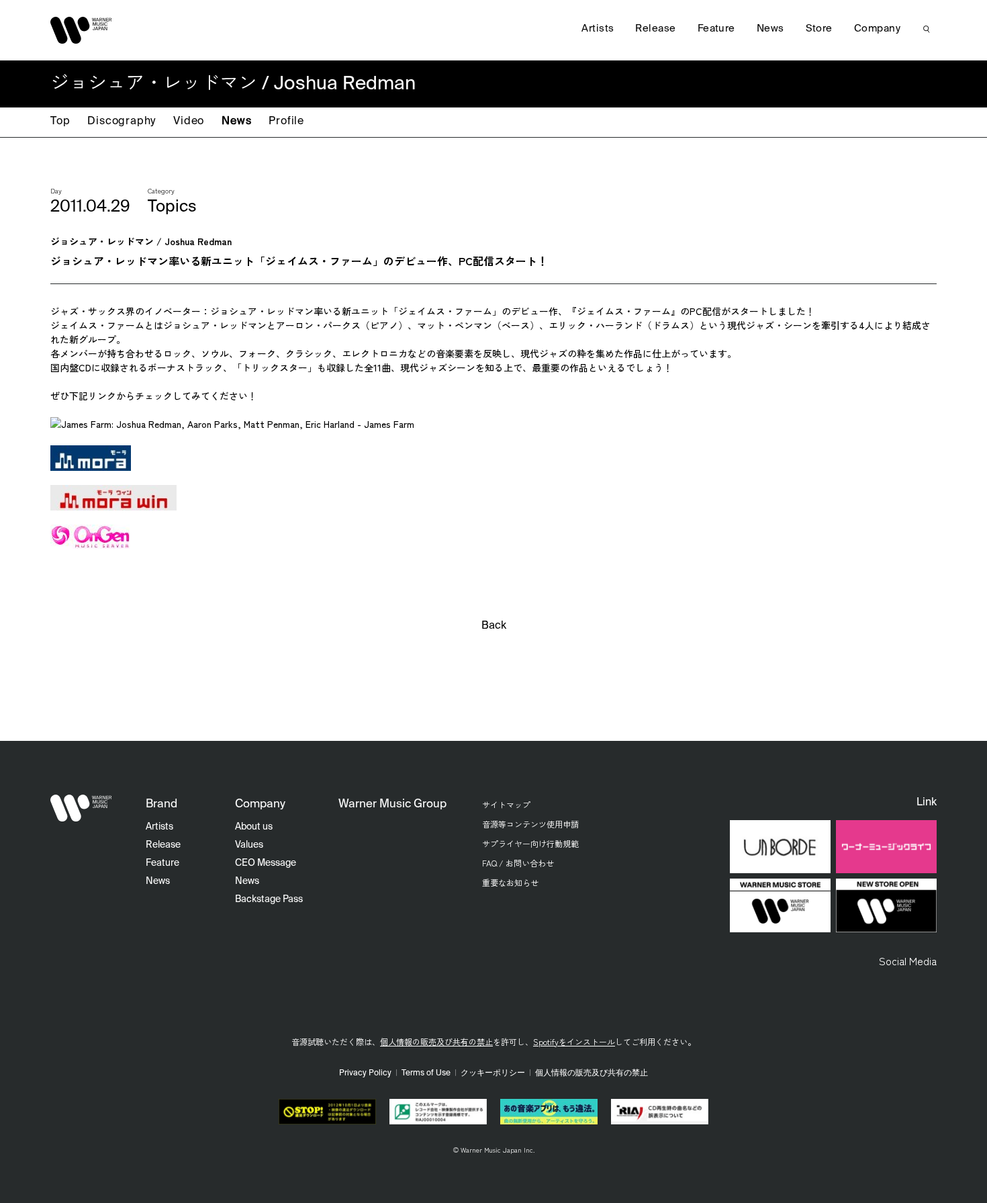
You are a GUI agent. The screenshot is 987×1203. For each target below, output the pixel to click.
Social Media (908, 960)
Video (188, 121)
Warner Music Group (392, 804)
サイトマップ (506, 804)
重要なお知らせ (510, 882)
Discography (121, 121)
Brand (161, 804)
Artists (597, 29)
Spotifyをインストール (574, 1041)
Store (819, 29)
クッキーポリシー (493, 1073)
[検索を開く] (926, 29)
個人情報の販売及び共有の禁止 (436, 1041)
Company (877, 29)
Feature (716, 29)
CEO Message (265, 863)
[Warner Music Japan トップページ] (81, 30)
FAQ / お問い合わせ (518, 862)
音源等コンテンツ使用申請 (530, 824)
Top (60, 121)
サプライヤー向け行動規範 (530, 843)
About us (254, 827)
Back (493, 626)
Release (655, 29)
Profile (286, 121)
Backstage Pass (269, 899)
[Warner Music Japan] (81, 808)
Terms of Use (426, 1073)
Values (249, 845)
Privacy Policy (365, 1073)
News (236, 121)
